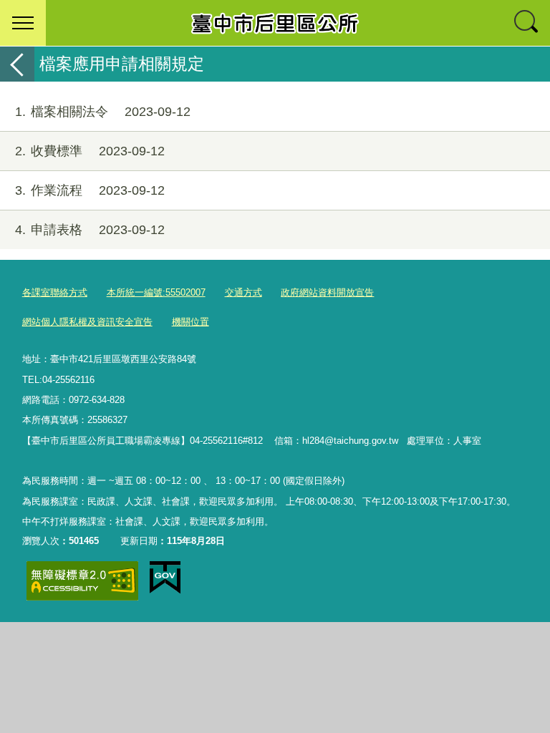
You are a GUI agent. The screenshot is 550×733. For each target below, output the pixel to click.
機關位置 (190, 321)
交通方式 (243, 292)
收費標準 (90, 151)
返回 (17, 64)
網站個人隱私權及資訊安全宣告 (87, 321)
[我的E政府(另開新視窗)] (165, 577)
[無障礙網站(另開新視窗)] (82, 581)
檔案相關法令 (102, 112)
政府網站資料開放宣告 (327, 292)
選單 (23, 23)
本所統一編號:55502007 (156, 292)
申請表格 (90, 230)
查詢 (527, 23)
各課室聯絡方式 (54, 292)
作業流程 (90, 190)
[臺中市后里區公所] (275, 23)
